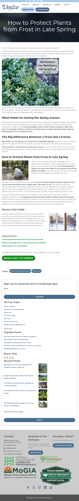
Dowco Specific (9, 306)
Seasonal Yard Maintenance (20, 271)
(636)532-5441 (11, 448)
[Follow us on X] (33, 487)
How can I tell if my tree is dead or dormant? (20, 336)
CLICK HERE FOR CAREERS (13, 454)
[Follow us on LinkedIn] (45, 487)
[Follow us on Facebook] (28, 487)
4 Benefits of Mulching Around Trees (17, 342)
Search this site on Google (13, 412)
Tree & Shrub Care (11, 321)
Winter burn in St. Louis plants (14, 246)
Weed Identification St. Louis (14, 349)
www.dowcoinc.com (13, 451)
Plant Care (36, 271)
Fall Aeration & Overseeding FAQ (16, 339)
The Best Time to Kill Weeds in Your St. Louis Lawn (22, 345)
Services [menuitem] (36, 4)
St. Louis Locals (9, 315)
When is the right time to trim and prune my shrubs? (24, 243)
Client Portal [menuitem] (27, 9)
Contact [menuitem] (67, 4)
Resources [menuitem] (46, 4)
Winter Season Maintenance (14, 324)
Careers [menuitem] (57, 4)
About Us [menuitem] (26, 4)
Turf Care (7, 318)
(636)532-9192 (11, 445)
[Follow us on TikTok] (51, 487)
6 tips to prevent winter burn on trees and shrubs (22, 239)
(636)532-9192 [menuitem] (43, 9)
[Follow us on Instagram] (39, 487)
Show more (8, 329)
